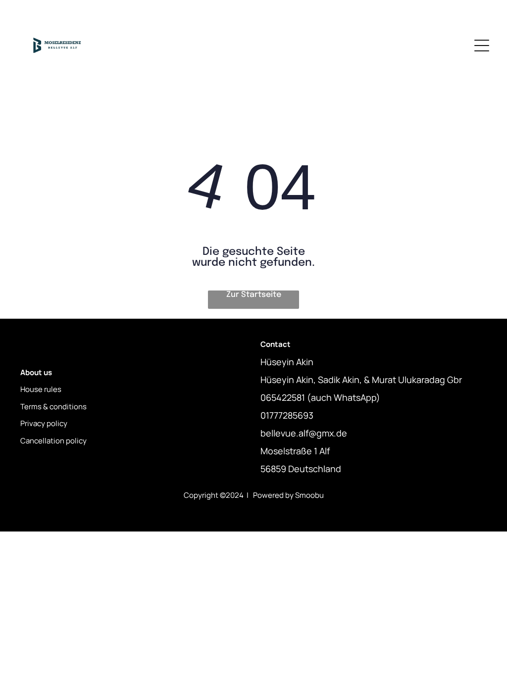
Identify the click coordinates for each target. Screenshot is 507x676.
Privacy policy (43, 423)
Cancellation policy (53, 440)
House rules (40, 389)
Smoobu (309, 495)
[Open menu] (481, 45)
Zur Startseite (253, 294)
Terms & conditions (53, 406)
